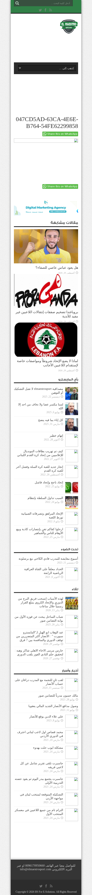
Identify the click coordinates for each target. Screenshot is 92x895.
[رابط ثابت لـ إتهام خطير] (71, 440)
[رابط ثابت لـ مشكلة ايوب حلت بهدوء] (71, 752)
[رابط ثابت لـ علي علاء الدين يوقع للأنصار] (71, 721)
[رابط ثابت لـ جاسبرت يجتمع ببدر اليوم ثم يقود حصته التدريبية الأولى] (71, 783)
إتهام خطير (56, 435)
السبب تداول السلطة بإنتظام (45, 498)
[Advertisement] (48, 46)
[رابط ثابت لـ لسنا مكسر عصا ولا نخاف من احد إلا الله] (71, 409)
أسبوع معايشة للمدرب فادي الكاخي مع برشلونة (47, 558)
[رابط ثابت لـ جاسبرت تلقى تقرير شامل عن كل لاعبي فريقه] (71, 767)
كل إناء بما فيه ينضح (50, 420)
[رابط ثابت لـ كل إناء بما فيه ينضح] (71, 424)
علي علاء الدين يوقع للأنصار (46, 716)
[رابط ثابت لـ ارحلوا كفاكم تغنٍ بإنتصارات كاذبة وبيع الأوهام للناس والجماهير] (71, 533)
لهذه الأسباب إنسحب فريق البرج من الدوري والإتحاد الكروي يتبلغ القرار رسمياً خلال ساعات (40, 602)
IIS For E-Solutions (45, 891)
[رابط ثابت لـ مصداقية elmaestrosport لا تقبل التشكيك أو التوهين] (71, 393)
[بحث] (17, 3)
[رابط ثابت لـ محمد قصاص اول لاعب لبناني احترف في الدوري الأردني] (71, 736)
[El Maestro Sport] (46, 26)
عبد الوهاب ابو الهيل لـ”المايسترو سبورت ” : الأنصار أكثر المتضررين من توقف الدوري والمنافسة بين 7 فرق (39, 636)
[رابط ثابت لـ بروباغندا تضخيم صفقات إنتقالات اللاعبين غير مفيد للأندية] (46, 291)
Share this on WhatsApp (62, 133)
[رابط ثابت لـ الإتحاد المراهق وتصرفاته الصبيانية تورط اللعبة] (71, 518)
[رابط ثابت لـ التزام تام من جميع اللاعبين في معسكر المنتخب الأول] (71, 814)
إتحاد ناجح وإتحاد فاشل (49, 482)
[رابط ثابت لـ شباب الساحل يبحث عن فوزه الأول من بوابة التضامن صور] (71, 621)
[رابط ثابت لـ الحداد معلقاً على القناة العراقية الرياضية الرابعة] (71, 573)
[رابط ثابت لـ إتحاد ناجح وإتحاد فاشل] (71, 487)
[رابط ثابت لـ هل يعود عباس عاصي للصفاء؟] (46, 246)
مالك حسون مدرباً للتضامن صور (58, 695)
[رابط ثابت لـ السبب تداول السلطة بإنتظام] (71, 502)
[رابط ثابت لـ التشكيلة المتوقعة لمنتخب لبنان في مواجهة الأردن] (71, 799)
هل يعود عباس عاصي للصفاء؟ (57, 268)
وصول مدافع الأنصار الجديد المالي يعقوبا (53, 706)
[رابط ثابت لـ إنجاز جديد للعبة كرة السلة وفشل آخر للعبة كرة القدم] (71, 471)
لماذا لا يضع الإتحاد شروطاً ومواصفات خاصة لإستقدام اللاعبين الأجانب (47, 363)
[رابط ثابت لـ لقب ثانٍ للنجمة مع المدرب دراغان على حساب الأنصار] (71, 684)
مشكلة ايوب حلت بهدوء (48, 747)
